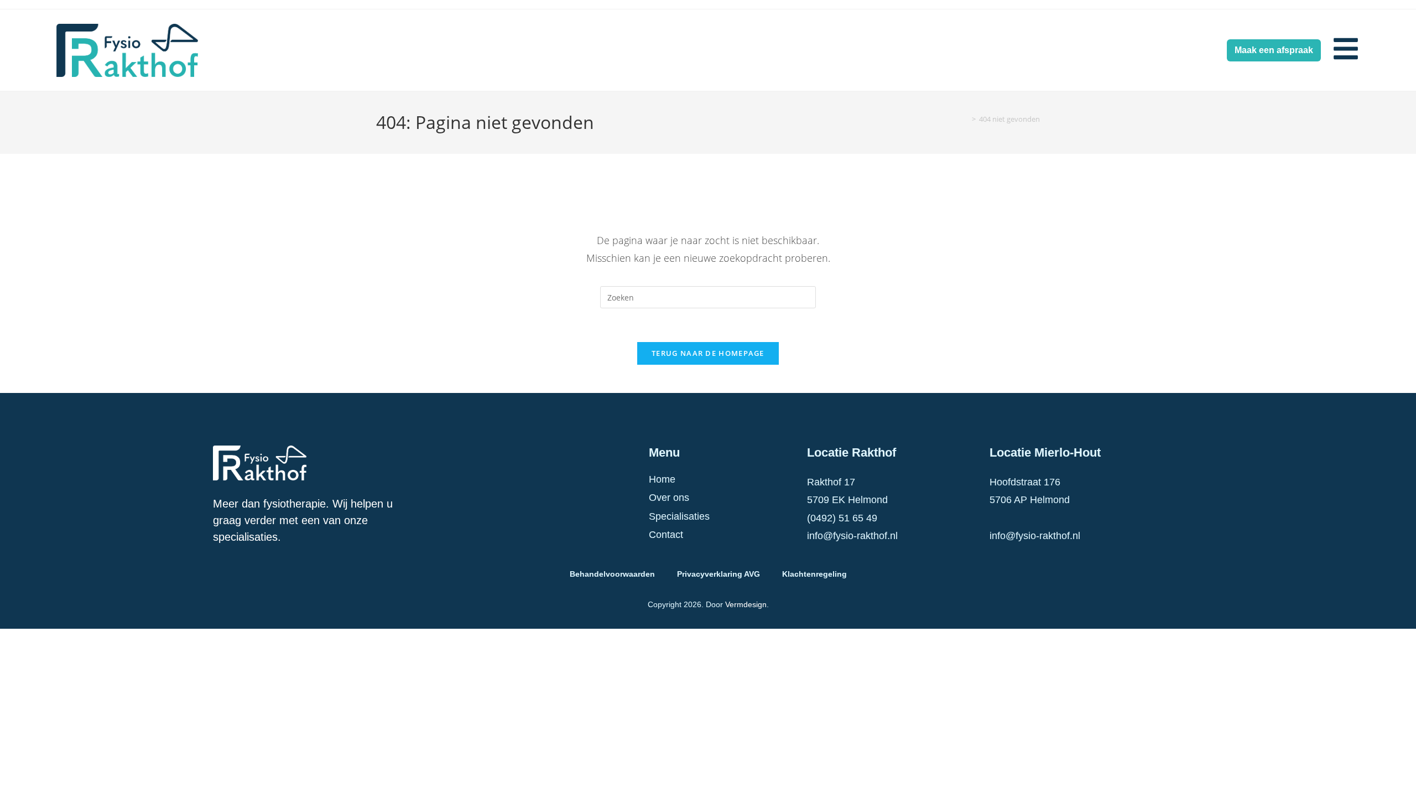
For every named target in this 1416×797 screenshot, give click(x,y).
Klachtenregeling (814, 574)
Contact (666, 534)
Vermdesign (746, 604)
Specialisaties (679, 516)
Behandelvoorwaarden (612, 574)
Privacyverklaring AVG (718, 574)
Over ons (669, 497)
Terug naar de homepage (708, 353)
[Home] (966, 119)
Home (662, 479)
